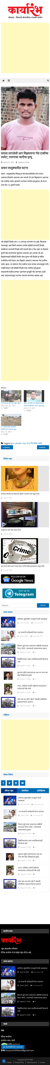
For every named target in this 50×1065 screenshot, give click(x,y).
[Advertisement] (25, 48)
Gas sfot (26, 443)
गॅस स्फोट (34, 443)
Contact (42, 1062)
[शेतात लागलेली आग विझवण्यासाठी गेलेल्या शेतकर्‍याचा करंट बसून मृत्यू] (34, 396)
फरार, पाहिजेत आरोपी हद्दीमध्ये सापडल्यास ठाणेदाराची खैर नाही (31, 687)
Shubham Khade (23, 162)
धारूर (40, 443)
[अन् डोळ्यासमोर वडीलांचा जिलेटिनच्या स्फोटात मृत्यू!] (11, 420)
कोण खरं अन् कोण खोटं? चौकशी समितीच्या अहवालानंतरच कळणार (32, 700)
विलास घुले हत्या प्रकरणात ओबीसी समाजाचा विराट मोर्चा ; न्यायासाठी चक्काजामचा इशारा (32, 647)
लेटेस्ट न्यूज (9, 790)
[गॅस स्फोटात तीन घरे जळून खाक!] (11, 396)
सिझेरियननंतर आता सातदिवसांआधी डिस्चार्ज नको (32, 660)
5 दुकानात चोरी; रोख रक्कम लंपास (11, 530)
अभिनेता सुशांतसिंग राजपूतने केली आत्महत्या (32, 619)
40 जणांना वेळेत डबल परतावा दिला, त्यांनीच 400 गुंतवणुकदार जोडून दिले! (22, 566)
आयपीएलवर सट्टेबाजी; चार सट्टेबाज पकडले (44, 447)
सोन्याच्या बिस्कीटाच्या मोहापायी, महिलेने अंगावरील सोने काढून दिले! (20, 494)
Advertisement (32, 1062)
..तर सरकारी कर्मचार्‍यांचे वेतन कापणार (30, 632)
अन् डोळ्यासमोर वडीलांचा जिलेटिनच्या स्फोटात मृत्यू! (9, 428)
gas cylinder (16, 443)
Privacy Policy (19, 1062)
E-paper (9, 1062)
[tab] (9, 790)
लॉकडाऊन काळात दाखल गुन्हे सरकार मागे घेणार (8, 447)
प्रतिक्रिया (41, 790)
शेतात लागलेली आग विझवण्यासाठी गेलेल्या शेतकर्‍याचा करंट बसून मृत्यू (34, 404)
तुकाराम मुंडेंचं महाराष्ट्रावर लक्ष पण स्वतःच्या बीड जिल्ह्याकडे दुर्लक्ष (32, 673)
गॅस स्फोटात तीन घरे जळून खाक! (11, 403)
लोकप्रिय (25, 790)
